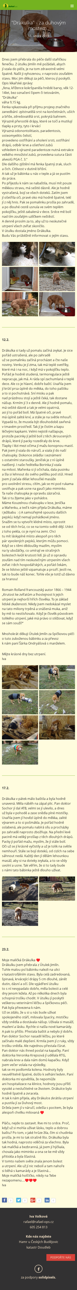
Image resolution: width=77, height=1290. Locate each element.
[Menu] (72, 6)
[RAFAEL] (33, 6)
